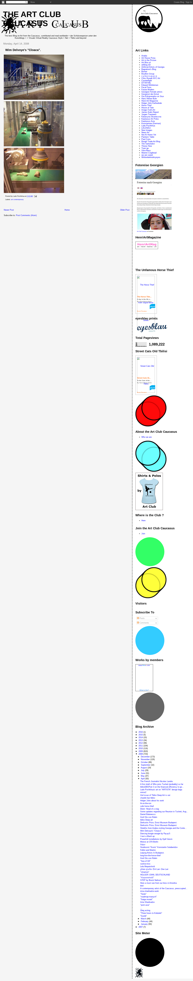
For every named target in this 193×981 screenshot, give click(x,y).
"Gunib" (143, 916)
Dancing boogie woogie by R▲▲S (155, 833)
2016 (141, 732)
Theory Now (146, 146)
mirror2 (143, 792)
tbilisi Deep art (146, 820)
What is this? (144, 690)
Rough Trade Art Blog (150, 141)
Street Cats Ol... (143, 378)
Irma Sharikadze (147, 902)
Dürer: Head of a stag (149, 809)
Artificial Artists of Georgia (152, 67)
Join (143, 533)
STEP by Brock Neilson (150, 880)
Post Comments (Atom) (26, 215)
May (143, 776)
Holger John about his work (152, 800)
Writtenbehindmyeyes (150, 157)
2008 (141, 754)
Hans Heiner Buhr (149, 98)
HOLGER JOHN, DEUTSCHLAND (155, 875)
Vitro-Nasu (146, 150)
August (144, 768)
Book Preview (142, 311)
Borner (144, 71)
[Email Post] (35, 196)
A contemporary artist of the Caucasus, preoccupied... (163, 888)
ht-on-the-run (145, 803)
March (144, 919)
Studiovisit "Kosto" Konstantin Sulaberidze (158, 847)
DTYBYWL (146, 83)
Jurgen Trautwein (148, 114)
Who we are (146, 437)
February (145, 921)
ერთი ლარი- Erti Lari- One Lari (154, 869)
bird (141, 886)
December (145, 757)
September (146, 765)
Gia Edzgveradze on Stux (152, 96)
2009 (141, 751)
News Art (145, 132)
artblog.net (146, 65)
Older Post (125, 210)
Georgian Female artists (151, 92)
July (143, 770)
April (143, 778)
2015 (141, 735)
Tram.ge (145, 148)
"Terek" (143, 894)
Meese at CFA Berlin (149, 842)
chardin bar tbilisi (147, 798)
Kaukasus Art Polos (150, 119)
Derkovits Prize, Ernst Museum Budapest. (158, 822)
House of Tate (147, 107)
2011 (141, 746)
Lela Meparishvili (147, 866)
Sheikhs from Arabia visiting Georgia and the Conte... (163, 828)
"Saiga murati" (146, 899)
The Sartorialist (148, 144)
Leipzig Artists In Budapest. (152, 853)
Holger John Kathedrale (151, 103)
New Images (146, 130)
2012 (141, 743)
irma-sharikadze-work (149, 891)
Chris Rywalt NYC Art (150, 78)
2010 (141, 748)
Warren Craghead (149, 153)
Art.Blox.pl (146, 62)
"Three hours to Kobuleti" (151, 913)
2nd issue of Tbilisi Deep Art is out (155, 795)
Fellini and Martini (148, 850)
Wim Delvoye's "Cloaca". (23, 50)
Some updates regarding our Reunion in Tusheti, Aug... (164, 811)
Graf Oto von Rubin (148, 817)
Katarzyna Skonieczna (151, 117)
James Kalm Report (150, 112)
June (143, 773)
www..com (144, 665)
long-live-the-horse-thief (150, 855)
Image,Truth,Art (148, 110)
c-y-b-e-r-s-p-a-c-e (149, 76)
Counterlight (146, 80)
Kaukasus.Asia (148, 121)
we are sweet (147, 155)
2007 (141, 927)
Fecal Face (146, 87)
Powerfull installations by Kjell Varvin (156, 839)
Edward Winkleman (149, 85)
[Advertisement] (56, 205)
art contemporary (17, 199)
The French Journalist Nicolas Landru (156, 781)
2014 (141, 737)
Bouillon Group (147, 74)
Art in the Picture (148, 60)
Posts (142, 618)
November (145, 759)
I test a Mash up (147, 836)
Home (67, 210)
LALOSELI (146, 128)
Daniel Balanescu (147, 814)
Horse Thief (146, 105)
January (144, 924)
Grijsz (142, 844)
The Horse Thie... (144, 297)
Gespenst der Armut (150, 94)
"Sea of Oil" (145, 861)
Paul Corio (145, 139)
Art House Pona (148, 58)
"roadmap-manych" (148, 897)
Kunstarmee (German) (151, 123)
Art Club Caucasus (142, 231)
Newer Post (9, 210)
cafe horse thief (147, 806)
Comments (144, 623)
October (144, 762)
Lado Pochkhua (148, 126)
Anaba (144, 56)
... (141, 908)
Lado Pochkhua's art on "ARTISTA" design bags (161, 789)
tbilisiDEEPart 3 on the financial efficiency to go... (162, 787)
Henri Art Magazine (149, 101)
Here (143, 520)
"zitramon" (144, 872)
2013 (141, 740)
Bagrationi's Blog (148, 69)
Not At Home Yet (148, 135)
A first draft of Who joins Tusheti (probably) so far (161, 784)
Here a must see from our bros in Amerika (158, 883)
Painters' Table (147, 137)
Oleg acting (145, 910)
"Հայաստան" (147, 877)
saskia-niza (145, 864)
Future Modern (147, 89)
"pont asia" (145, 905)
